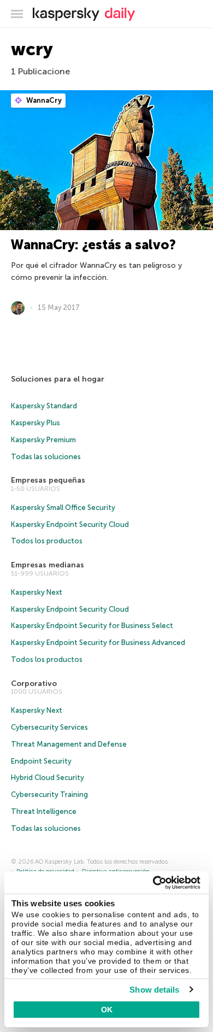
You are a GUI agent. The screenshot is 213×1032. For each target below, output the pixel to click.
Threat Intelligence (43, 811)
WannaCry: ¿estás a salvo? (93, 245)
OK (107, 1009)
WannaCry (43, 100)
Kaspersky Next (36, 592)
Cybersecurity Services (49, 727)
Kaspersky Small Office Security (63, 507)
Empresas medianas (47, 565)
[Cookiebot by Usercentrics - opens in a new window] (153, 883)
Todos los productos (46, 541)
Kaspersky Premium (43, 440)
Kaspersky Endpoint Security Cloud (70, 524)
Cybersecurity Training (49, 794)
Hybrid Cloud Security (47, 777)
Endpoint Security (41, 761)
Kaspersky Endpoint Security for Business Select (92, 625)
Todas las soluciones (46, 457)
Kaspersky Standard (44, 406)
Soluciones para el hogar (57, 379)
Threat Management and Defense (69, 744)
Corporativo (34, 683)
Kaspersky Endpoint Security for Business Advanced (98, 642)
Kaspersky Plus (35, 423)
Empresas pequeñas (48, 480)
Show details (154, 989)
